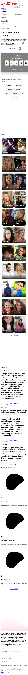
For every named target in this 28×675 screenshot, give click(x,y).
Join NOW (12, 48)
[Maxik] (8, 253)
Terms (5, 655)
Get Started (3, 648)
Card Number (18, 14)
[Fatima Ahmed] (20, 199)
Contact (6, 661)
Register (5, 9)
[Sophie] (20, 235)
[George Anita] (8, 164)
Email (16, 27)
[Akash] (8, 146)
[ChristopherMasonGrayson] (8, 307)
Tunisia (10, 89)
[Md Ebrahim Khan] (20, 289)
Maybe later (14, 352)
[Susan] (20, 146)
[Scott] (8, 217)
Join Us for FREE (14, 403)
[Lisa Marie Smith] (8, 199)
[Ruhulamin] (8, 289)
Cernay (18, 89)
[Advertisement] (14, 116)
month (5, 16)
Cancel (2, 20)
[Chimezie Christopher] (20, 164)
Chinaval (15, 93)
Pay (7, 20)
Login (4, 8)
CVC (16, 19)
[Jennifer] (20, 182)
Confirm (7, 28)
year (6, 17)
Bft (22, 93)
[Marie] (20, 307)
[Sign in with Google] (20, 48)
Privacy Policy (7, 658)
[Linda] (8, 235)
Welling (6, 93)
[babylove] (20, 253)
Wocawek (9, 85)
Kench (14, 97)
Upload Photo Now (15, 349)
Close (7, 672)
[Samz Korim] (8, 271)
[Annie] (8, 182)
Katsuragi (18, 85)
